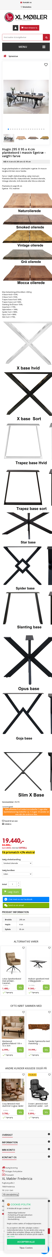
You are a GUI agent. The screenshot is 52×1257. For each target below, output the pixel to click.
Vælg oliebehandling (11, 859)
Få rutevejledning (10, 1194)
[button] (8, 129)
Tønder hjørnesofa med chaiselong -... (39, 1042)
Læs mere (11, 1236)
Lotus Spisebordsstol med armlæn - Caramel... (11, 980)
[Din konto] (15, 28)
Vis (20, 987)
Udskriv (8, 824)
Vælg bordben (8, 870)
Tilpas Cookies (26, 1248)
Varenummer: (8, 802)
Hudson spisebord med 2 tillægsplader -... (38, 979)
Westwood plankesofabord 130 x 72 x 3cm (12, 1043)
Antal (4, 884)
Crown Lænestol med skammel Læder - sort (38, 1104)
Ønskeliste (27, 7)
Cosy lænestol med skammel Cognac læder (12, 1104)
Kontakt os (27, 2)
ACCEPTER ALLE (26, 1242)
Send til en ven (11, 821)
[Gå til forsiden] (4, 56)
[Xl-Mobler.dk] (26, 17)
